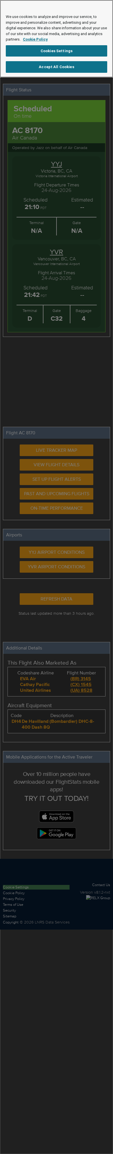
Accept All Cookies (56, 67)
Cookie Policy (35, 39)
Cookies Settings (56, 51)
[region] (56, 38)
